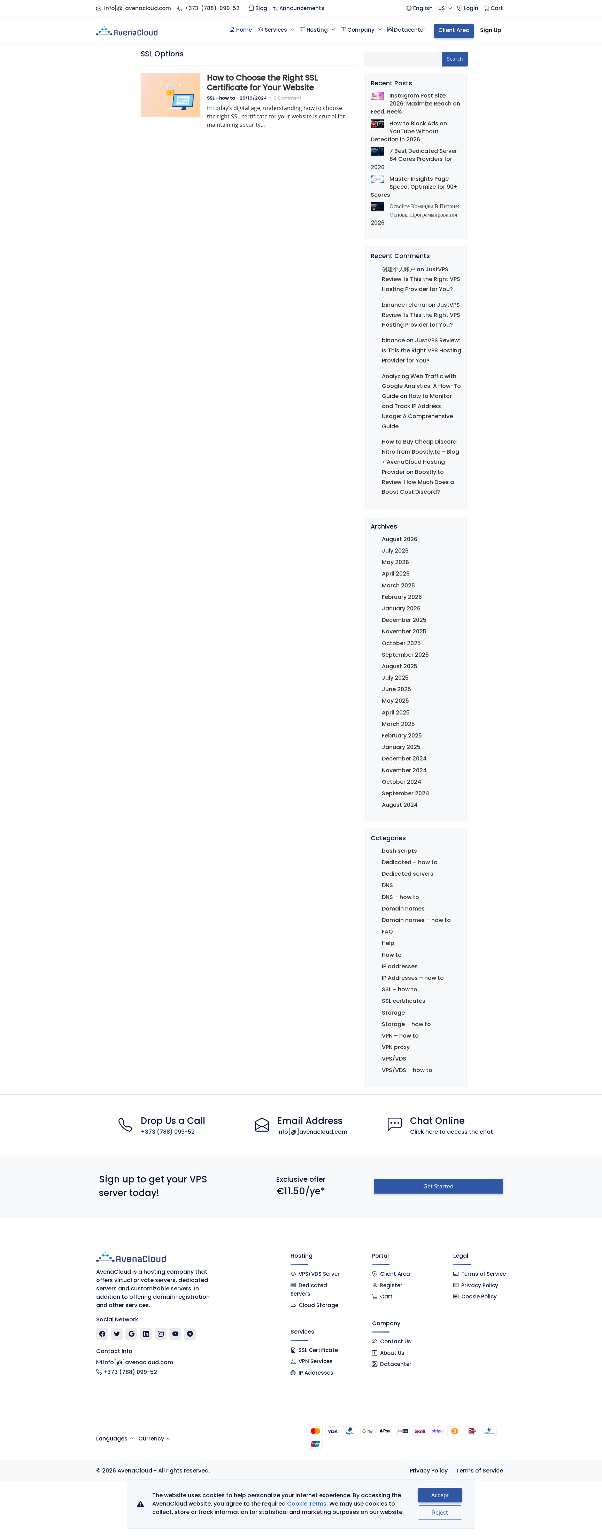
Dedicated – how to (410, 862)
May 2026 (395, 562)
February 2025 (402, 736)
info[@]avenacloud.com (137, 8)
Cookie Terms (306, 1504)
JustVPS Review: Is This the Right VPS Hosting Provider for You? (421, 279)
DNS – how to (400, 897)
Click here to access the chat (451, 1132)
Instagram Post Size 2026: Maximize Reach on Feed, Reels (415, 104)
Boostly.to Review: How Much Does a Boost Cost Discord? (418, 482)
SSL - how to (221, 98)
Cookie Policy (479, 1296)
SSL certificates (403, 1001)
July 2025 (395, 678)
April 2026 (396, 574)
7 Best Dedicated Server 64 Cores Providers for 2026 (414, 159)
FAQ (387, 932)
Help (388, 943)
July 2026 (395, 551)
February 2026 (402, 597)
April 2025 (396, 713)
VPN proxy (396, 1047)
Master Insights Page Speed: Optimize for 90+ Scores (414, 187)
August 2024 (400, 805)
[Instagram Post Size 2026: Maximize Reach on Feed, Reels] (377, 96)
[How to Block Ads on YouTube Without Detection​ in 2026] (377, 123)
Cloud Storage (318, 1305)
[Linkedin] (146, 1333)
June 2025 (396, 689)
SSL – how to (399, 989)
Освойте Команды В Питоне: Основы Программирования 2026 (415, 214)
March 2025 (398, 724)
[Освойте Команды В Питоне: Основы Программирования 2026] (377, 206)
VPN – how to (400, 1036)
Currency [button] (151, 1439)
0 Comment (287, 98)
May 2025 (395, 701)
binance (393, 340)
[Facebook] (102, 1333)
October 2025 (401, 643)
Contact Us (395, 1341)
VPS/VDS (394, 1059)
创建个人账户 (398, 269)
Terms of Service (483, 1274)
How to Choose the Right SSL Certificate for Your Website (262, 82)
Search (455, 58)
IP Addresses (316, 1372)
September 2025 (405, 655)
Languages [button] (112, 1439)
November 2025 (404, 631)
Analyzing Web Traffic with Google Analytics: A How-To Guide (421, 386)
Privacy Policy (479, 1285)
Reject (440, 1512)
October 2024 (401, 782)
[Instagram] (161, 1333)
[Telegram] (190, 1333)
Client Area (395, 1274)
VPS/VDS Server (318, 1274)
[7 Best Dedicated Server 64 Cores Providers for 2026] (377, 151)
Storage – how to (406, 1024)
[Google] (131, 1333)
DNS (387, 885)
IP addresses (400, 966)
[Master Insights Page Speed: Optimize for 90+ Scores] (377, 179)
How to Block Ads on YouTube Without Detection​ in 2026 (409, 131)
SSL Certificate (318, 1350)
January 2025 (401, 747)
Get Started (438, 1186)
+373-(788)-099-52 (212, 8)
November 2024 (404, 770)
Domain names (403, 909)
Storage (393, 1013)
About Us (392, 1353)
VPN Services (316, 1361)
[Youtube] (175, 1333)
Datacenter (395, 1364)
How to (392, 955)
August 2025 (399, 666)
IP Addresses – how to (413, 978)
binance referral (404, 305)
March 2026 (398, 585)
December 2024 (404, 759)
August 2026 (399, 539)
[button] (429, 8)
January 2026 (401, 608)
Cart (386, 1296)
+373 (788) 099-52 (168, 1132)
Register (391, 1285)
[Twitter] (117, 1333)
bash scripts (399, 851)
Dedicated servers (407, 874)
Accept (440, 1495)
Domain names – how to (416, 920)
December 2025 (404, 620)
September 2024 (405, 793)
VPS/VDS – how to (407, 1070)
